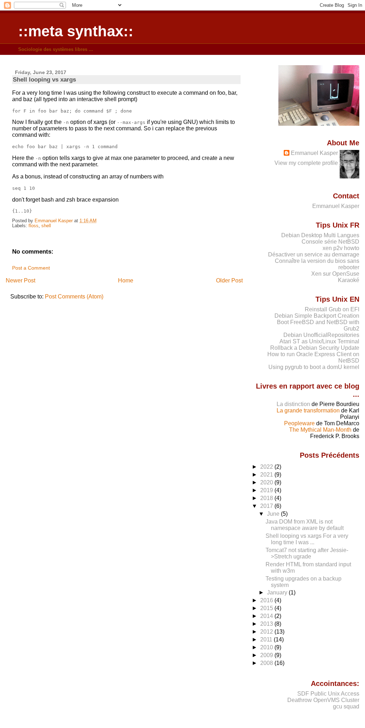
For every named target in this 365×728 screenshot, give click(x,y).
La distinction (293, 404)
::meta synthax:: (75, 31)
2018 (267, 498)
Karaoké (348, 280)
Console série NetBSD (330, 242)
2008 (267, 663)
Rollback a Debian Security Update (314, 348)
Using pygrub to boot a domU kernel (313, 367)
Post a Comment (31, 268)
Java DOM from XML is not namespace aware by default (305, 525)
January (278, 592)
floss (33, 225)
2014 (267, 616)
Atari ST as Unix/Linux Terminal (319, 341)
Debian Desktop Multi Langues (320, 235)
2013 (267, 624)
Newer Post (20, 280)
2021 (267, 475)
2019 (267, 490)
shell (46, 225)
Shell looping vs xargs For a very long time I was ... (307, 539)
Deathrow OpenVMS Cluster (323, 700)
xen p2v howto (341, 248)
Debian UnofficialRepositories (321, 335)
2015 (267, 608)
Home (125, 280)
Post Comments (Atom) (74, 296)
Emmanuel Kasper (314, 153)
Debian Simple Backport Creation (316, 316)
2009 (267, 655)
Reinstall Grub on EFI (332, 309)
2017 (267, 506)
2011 (267, 639)
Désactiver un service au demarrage (313, 254)
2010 (267, 647)
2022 (267, 467)
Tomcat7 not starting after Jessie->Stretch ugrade (307, 553)
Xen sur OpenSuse (335, 274)
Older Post (229, 280)
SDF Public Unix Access (328, 694)
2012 (267, 632)
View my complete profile (306, 163)
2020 (267, 482)
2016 (267, 600)
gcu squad (346, 706)
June (274, 514)
